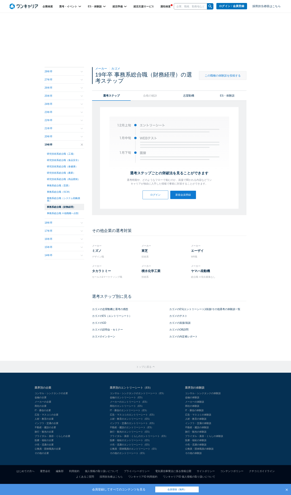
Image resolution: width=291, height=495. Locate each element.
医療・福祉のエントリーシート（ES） (130, 440)
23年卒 (48, 112)
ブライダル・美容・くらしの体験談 (204, 436)
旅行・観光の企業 (44, 431)
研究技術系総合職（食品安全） (63, 160)
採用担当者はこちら (111, 476)
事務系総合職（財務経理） (61, 207)
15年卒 (48, 247)
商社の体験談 (192, 406)
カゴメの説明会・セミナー (107, 329)
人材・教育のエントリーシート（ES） (130, 418)
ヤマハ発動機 (200, 271)
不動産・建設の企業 (45, 427)
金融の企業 (41, 397)
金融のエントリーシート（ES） (127, 397)
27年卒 (48, 79)
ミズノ (97, 250)
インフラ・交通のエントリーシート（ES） (133, 423)
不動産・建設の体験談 (197, 427)
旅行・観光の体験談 (195, 431)
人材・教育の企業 (44, 418)
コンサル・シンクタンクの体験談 (203, 393)
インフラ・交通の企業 (46, 423)
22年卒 (48, 120)
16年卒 (48, 238)
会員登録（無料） (176, 489)
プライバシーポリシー (137, 471)
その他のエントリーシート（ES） (128, 453)
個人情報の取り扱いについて (101, 471)
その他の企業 (42, 453)
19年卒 (48, 144)
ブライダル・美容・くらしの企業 (52, 436)
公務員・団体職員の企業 (48, 448)
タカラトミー (101, 271)
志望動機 (188, 95)
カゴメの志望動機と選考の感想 (110, 309)
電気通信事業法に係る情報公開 (173, 471)
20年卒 (48, 136)
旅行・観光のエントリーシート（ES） (130, 431)
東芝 (145, 250)
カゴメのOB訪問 (178, 329)
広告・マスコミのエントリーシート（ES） (133, 414)
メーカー (101, 68)
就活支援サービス (143, 6)
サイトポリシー (206, 471)
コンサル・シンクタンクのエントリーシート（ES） (137, 393)
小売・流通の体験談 (195, 444)
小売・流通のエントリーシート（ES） (130, 444)
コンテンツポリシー (231, 471)
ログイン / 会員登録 (231, 6)
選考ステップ (111, 95)
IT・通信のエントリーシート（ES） (129, 410)
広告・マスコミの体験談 (198, 414)
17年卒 (48, 230)
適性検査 (165, 6)
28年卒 (48, 71)
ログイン (155, 194)
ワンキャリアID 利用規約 (142, 476)
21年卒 (48, 128)
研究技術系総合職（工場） (61, 153)
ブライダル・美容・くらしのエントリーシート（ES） (139, 436)
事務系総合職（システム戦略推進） (63, 199)
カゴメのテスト (178, 315)
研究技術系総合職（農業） (61, 172)
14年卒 (48, 255)
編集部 (60, 471)
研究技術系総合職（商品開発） (63, 179)
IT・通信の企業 (43, 410)
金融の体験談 (192, 397)
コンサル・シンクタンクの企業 (51, 393)
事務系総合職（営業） (59, 185)
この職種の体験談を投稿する (223, 75)
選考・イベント (68, 6)
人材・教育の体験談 (195, 418)
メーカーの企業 (43, 401)
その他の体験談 (193, 453)
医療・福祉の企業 (44, 440)
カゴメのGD (99, 322)
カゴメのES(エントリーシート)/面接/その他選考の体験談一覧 (204, 309)
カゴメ (115, 68)
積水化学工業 (151, 271)
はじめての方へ (25, 471)
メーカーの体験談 (194, 401)
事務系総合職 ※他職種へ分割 (62, 213)
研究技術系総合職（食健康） (62, 166)
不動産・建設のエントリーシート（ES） (131, 427)
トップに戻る (144, 366)
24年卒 (48, 103)
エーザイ (197, 250)
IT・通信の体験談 (194, 410)
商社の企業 (41, 406)
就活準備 (118, 6)
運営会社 (45, 471)
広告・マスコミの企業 (46, 414)
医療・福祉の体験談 (195, 440)
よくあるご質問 (85, 476)
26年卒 (48, 87)
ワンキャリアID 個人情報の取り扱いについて (189, 476)
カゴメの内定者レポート (183, 336)
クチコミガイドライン (262, 471)
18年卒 (48, 222)
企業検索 (48, 6)
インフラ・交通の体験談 (198, 423)
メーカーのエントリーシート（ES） (129, 401)
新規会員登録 (183, 194)
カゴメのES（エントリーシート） (112, 315)
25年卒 (48, 95)
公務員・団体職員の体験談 (199, 448)
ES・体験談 (95, 6)
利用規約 (74, 471)
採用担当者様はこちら (266, 6)
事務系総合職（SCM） (59, 192)
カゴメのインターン (103, 336)
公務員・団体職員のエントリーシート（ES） (134, 448)
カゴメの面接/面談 (180, 322)
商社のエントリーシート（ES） (127, 406)
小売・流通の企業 (44, 444)
